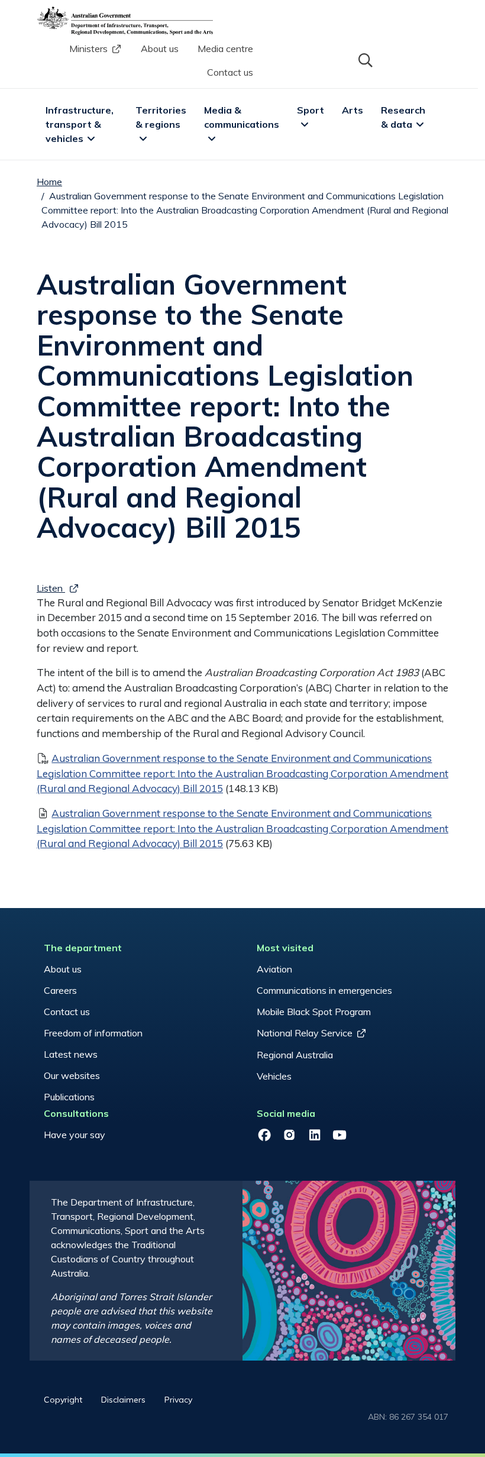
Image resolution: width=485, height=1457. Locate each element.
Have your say (74, 1135)
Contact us (230, 72)
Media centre (225, 48)
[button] (364, 59)
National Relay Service (305, 1033)
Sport (310, 110)
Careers (60, 990)
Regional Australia (295, 1055)
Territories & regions (162, 117)
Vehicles (274, 1076)
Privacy (178, 1399)
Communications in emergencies (324, 990)
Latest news (71, 1054)
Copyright (63, 1399)
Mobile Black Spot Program (314, 1011)
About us (160, 48)
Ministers (88, 48)
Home (49, 182)
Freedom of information (93, 1033)
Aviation (274, 969)
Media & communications (241, 117)
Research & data (404, 117)
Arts (352, 110)
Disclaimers (123, 1399)
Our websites (72, 1075)
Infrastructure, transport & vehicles (81, 124)
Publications (69, 1097)
